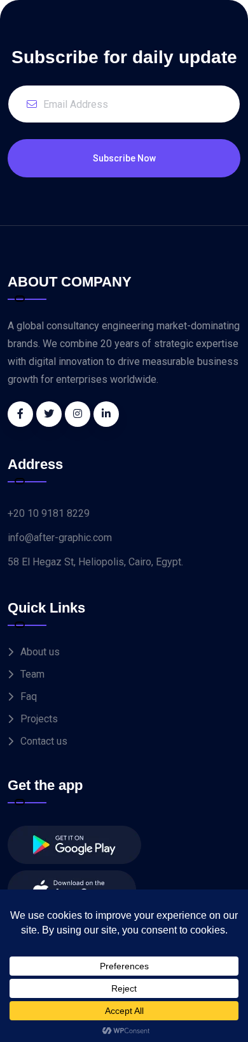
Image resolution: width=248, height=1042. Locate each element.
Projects (39, 719)
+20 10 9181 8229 (49, 513)
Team (32, 674)
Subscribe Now (124, 158)
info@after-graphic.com (60, 538)
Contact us (43, 741)
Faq (28, 696)
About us (40, 652)
